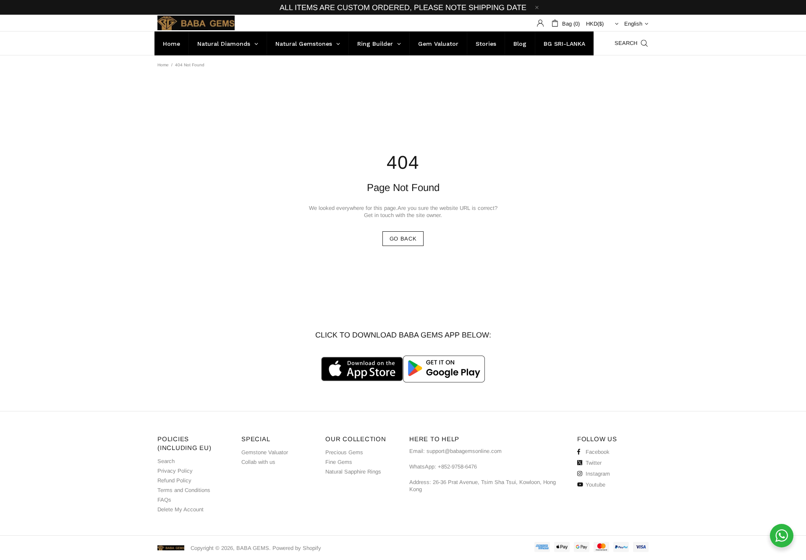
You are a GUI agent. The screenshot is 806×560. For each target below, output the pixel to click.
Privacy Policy (175, 471)
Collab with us (258, 462)
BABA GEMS (196, 23)
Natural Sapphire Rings (353, 471)
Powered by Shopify (296, 548)
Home (163, 65)
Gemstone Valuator (264, 452)
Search (166, 461)
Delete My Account (180, 509)
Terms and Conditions (183, 490)
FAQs (164, 500)
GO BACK (403, 239)
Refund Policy (174, 480)
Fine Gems (338, 462)
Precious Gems (344, 452)
